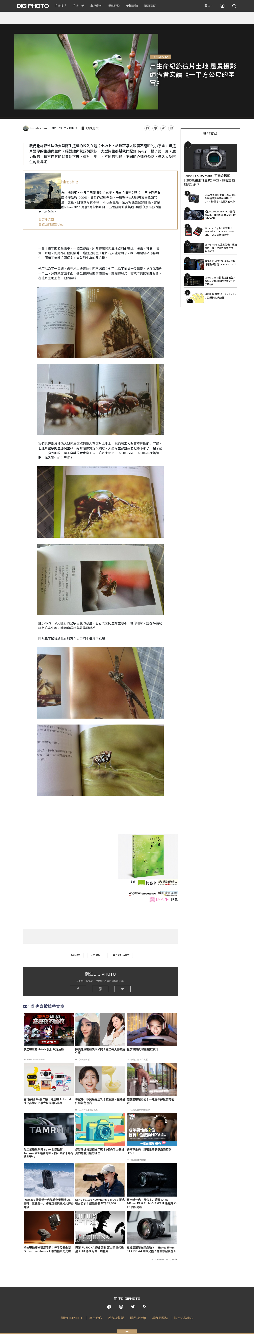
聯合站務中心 (183, 1318)
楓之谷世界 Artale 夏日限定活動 (44, 1049)
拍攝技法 (60, 6)
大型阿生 (95, 955)
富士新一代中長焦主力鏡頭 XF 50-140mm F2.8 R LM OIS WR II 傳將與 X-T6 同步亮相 (152, 1203)
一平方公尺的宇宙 (120, 955)
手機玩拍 (132, 6)
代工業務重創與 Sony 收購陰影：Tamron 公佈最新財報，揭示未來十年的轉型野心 (48, 1153)
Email (171, 128)
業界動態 (96, 6)
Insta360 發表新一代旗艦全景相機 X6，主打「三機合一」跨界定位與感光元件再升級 (49, 1203)
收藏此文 (92, 128)
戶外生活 (78, 6)
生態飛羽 (75, 955)
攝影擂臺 (150, 6)
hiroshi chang (39, 128)
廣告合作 (95, 1318)
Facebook (147, 128)
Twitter (163, 128)
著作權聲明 (116, 1318)
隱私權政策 (138, 1318)
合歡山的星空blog (51, 224)
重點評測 (114, 6)
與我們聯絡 (160, 1318)
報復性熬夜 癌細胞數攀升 (142, 1049)
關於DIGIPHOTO (72, 1318)
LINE (155, 128)
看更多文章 (46, 220)
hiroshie (69, 181)
